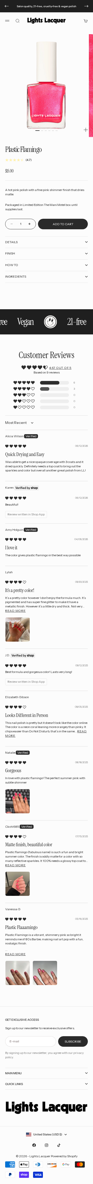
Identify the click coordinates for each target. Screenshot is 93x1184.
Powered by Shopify (64, 1156)
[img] (15, 446)
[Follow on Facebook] (34, 1145)
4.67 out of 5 (60, 368)
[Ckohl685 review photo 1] (17, 883)
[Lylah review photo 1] (17, 629)
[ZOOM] (86, 130)
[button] (24, 383)
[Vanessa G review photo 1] (17, 973)
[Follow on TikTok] (59, 1145)
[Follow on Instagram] (46, 1145)
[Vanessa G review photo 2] (45, 973)
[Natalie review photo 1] (17, 801)
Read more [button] (15, 611)
